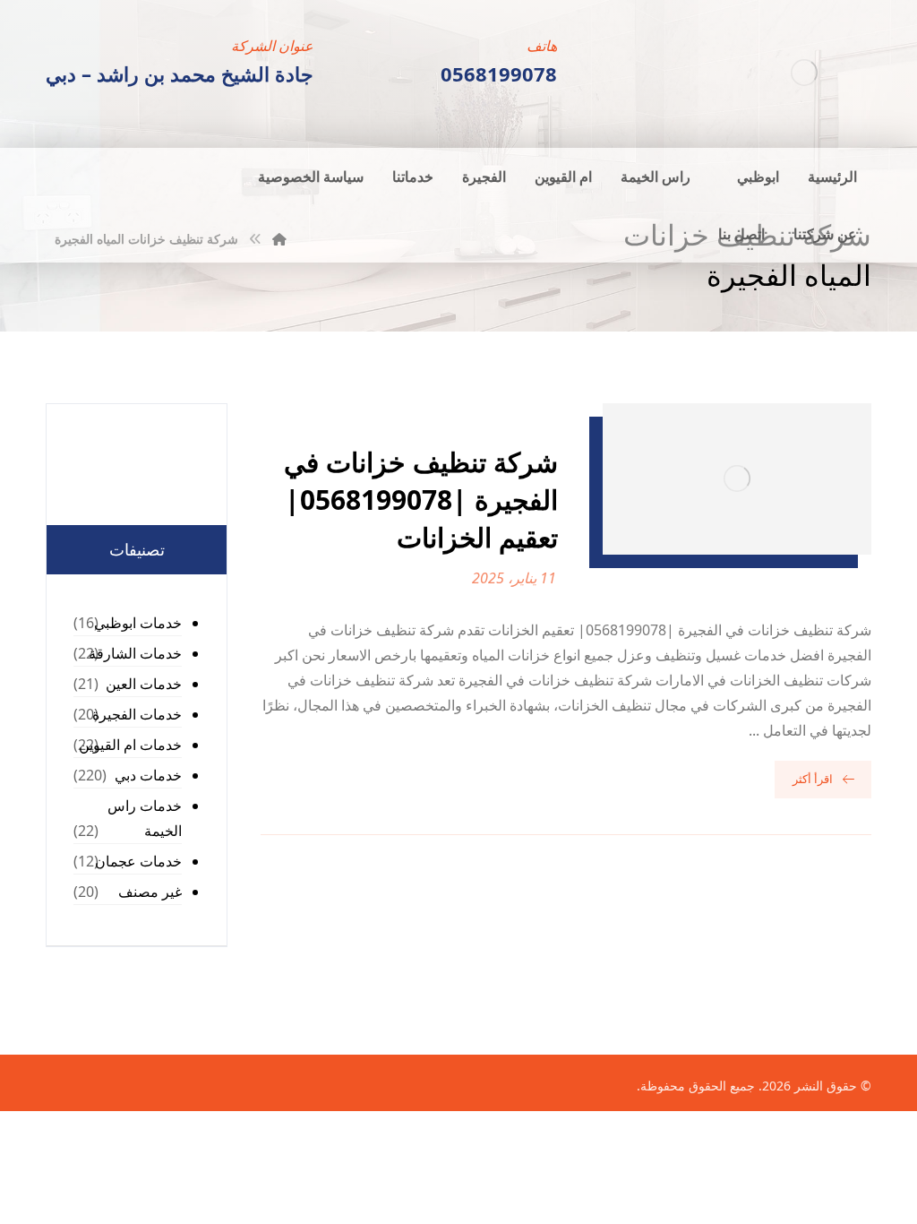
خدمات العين (144, 684)
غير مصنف (150, 891)
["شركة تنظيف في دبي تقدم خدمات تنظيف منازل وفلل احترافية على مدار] (804, 72)
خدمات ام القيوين (130, 744)
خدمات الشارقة (135, 653)
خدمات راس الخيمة (144, 818)
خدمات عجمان (138, 861)
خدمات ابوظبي (138, 623)
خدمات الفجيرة (137, 714)
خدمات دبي (148, 775)
